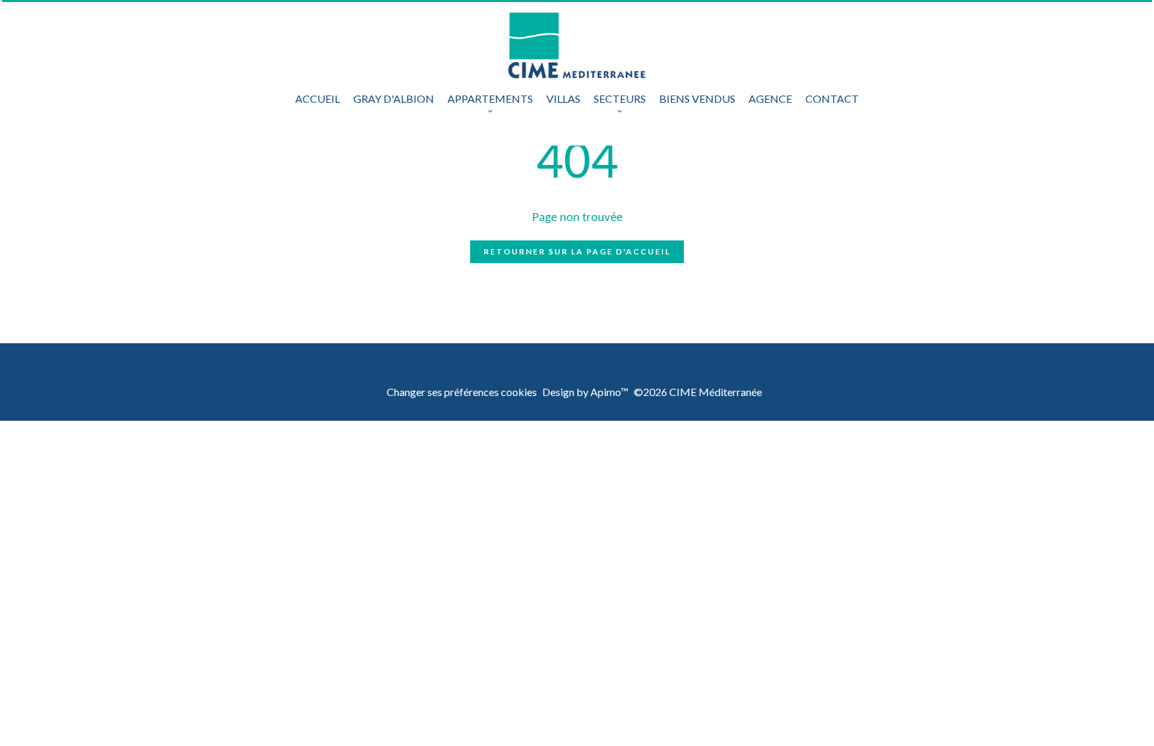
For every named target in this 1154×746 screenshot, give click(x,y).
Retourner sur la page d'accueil (577, 251)
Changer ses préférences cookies (462, 391)
